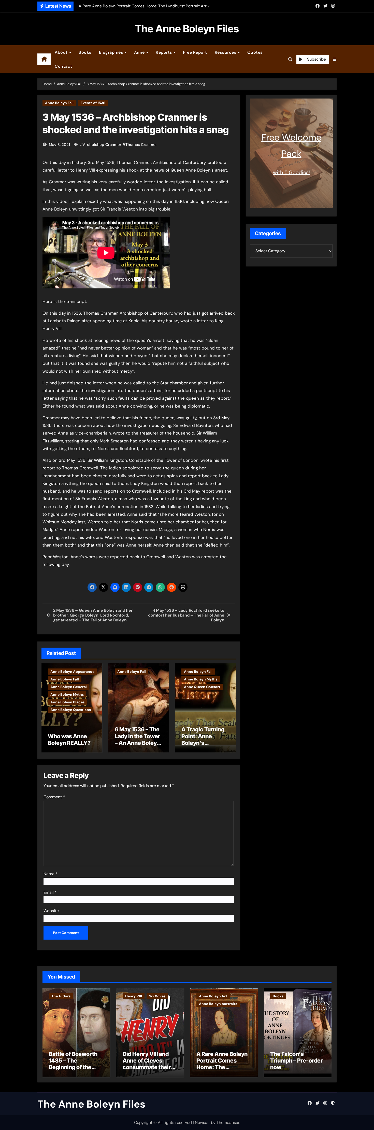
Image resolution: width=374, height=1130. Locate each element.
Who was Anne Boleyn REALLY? (69, 739)
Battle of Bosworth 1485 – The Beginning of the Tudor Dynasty (73, 1064)
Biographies (111, 52)
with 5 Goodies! (291, 172)
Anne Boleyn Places (67, 702)
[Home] (44, 59)
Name (50, 873)
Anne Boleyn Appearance (72, 671)
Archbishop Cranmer (102, 144)
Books (85, 52)
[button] (335, 59)
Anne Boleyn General (68, 687)
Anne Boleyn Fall (59, 103)
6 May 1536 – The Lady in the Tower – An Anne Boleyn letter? (137, 739)
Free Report (195, 52)
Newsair (202, 1122)
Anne (140, 52)
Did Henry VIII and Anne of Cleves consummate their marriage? (147, 1064)
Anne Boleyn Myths (67, 694)
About (62, 52)
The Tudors (60, 996)
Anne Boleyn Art (213, 996)
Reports (164, 52)
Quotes (255, 52)
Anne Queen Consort (202, 687)
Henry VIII (133, 996)
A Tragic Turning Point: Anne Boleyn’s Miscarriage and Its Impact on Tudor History (202, 746)
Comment (54, 797)
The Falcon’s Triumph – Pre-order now (296, 1061)
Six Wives (157, 996)
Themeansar (228, 1122)
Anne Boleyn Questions (70, 709)
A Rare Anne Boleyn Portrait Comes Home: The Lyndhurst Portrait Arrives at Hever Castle (222, 1071)
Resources (226, 52)
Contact (63, 66)
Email (50, 892)
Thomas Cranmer (141, 144)
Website (51, 910)
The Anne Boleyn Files (187, 28)
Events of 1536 (93, 103)
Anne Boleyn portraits (218, 1003)
